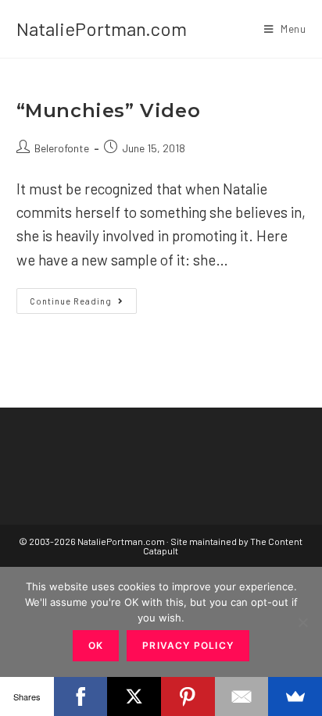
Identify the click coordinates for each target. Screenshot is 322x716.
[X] (134, 696)
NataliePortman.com (101, 28)
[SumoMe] (295, 696)
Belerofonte (61, 148)
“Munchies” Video (108, 110)
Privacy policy (188, 645)
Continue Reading (83, 304)
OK (95, 645)
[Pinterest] (188, 696)
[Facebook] (81, 696)
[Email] (242, 696)
